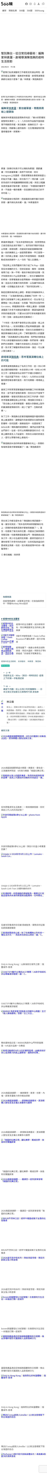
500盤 (22, 10)
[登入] (39, 4)
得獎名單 (13, 10)
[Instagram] (31, 3)
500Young (39, 10)
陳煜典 (38, 661)
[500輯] (7, 4)
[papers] (35, 3)
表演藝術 (21, 661)
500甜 (29, 10)
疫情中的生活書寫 (8, 661)
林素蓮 (30, 661)
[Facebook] (27, 3)
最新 (4, 10)
